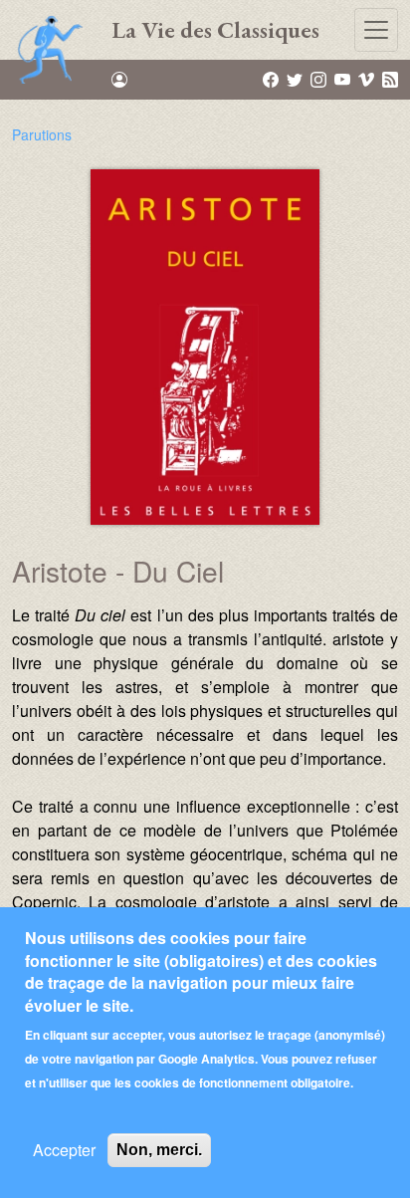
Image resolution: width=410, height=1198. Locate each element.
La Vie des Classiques (215, 29)
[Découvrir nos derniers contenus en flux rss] (390, 79)
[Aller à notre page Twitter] (296, 79)
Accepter (64, 1149)
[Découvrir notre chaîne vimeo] (367, 79)
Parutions (42, 134)
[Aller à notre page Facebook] (272, 79)
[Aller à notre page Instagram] (319, 79)
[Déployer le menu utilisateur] (119, 80)
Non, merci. (159, 1149)
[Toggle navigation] (376, 30)
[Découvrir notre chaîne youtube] (343, 79)
